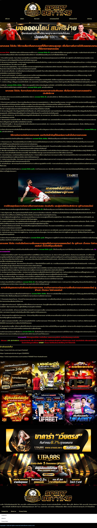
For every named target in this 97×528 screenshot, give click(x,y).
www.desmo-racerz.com (28, 525)
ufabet (22, 18)
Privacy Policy (23, 511)
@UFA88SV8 (15, 340)
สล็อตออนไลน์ (73, 18)
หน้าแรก (7, 18)
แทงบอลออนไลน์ (54, 18)
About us (13, 511)
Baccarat (36, 18)
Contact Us (5, 511)
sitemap (89, 18)
